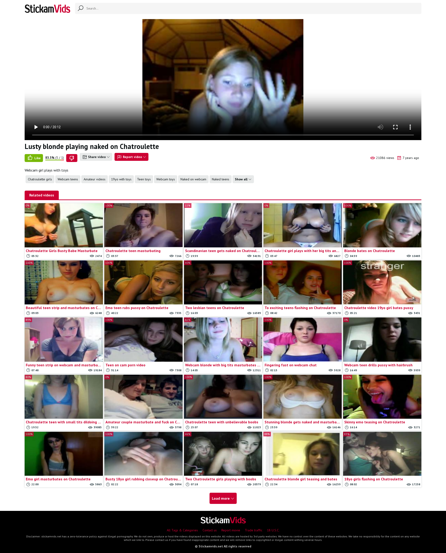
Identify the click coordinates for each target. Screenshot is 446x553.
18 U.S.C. (273, 530)
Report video (132, 157)
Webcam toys (165, 179)
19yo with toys (121, 179)
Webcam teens (68, 179)
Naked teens (220, 179)
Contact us (210, 530)
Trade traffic (253, 530)
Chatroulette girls (40, 179)
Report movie (230, 530)
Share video (97, 157)
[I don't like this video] (71, 158)
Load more (221, 498)
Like (37, 158)
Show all (241, 179)
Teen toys (144, 179)
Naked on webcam (193, 179)
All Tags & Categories (182, 530)
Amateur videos (94, 179)
